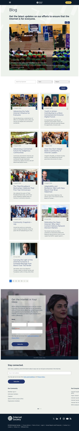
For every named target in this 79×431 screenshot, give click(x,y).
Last (28, 322)
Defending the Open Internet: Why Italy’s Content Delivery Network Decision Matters (54, 225)
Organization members (14, 401)
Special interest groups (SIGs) (15, 399)
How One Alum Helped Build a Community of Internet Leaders (32, 65)
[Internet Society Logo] (15, 418)
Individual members (13, 394)
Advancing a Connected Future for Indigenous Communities (22, 151)
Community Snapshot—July (22, 223)
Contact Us (66, 425)
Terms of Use (35, 425)
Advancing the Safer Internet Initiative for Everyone (21, 113)
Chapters (10, 396)
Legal (42, 425)
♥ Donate (68, 2)
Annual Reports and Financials (53, 425)
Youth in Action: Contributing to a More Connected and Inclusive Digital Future (53, 114)
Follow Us (16, 427)
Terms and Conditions (33, 336)
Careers (10, 427)
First (13, 322)
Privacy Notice (26, 425)
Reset (63, 88)
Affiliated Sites (24, 427)
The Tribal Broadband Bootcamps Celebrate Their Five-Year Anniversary (23, 188)
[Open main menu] (10, 2)
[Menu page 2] (39, 408)
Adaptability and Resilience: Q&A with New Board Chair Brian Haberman (54, 189)
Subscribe (20, 344)
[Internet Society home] (39, 3)
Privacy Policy (15, 338)
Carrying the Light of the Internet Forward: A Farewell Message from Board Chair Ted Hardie (23, 263)
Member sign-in (12, 392)
